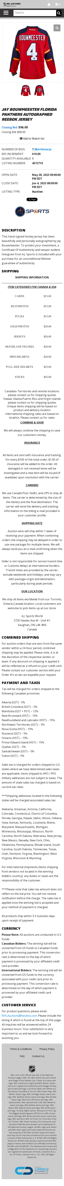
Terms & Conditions (21, 1049)
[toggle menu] (6, 12)
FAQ (22, 1056)
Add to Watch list (33, 138)
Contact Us (38, 1056)
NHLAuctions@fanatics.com (19, 1016)
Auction (37, 191)
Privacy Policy (46, 1049)
